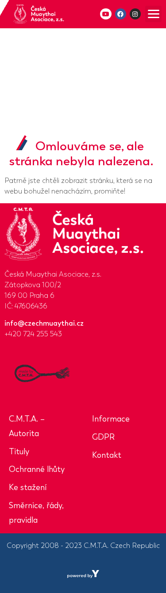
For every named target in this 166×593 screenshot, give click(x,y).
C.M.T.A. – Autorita (27, 426)
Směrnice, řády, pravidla (36, 513)
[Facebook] (120, 13)
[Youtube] (105, 13)
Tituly (19, 451)
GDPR (103, 437)
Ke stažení (27, 487)
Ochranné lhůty (37, 469)
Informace (111, 419)
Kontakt (106, 455)
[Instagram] (135, 13)
